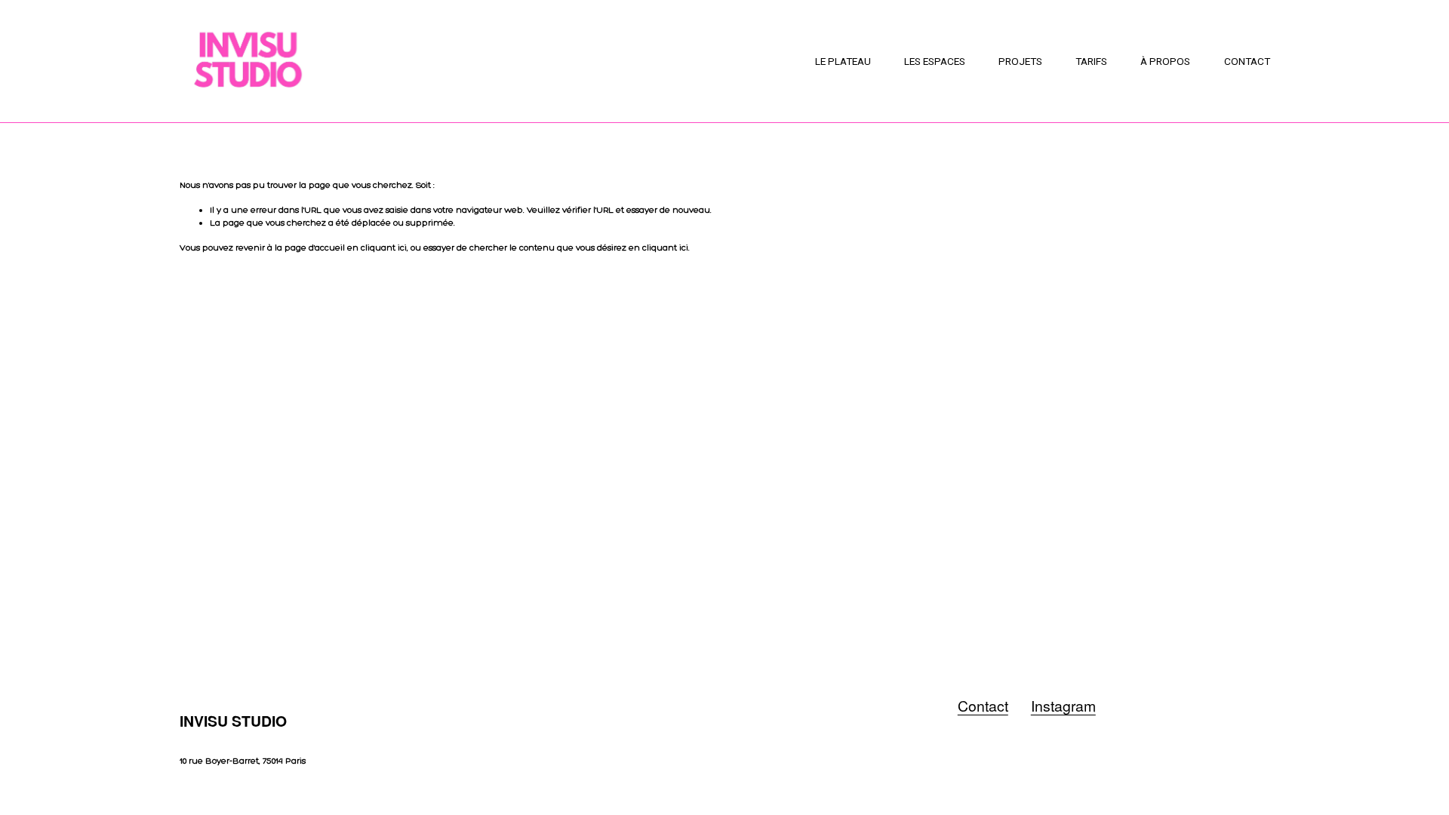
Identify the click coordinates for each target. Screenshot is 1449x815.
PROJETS (1020, 61)
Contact (983, 706)
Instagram (1063, 706)
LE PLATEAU (843, 61)
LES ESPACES (934, 61)
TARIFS (1091, 61)
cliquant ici (384, 247)
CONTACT (1247, 61)
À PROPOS (1165, 61)
